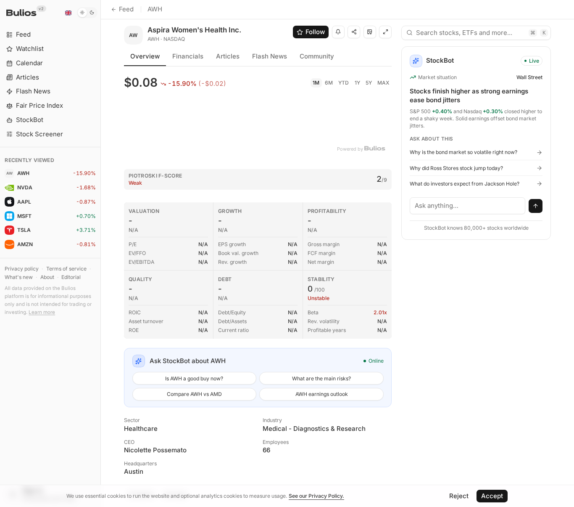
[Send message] (536, 206)
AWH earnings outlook (321, 394)
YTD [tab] (343, 83)
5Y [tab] (369, 83)
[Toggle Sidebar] (100, 253)
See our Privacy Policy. (316, 496)
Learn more (42, 312)
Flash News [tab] (269, 56)
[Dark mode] (87, 12)
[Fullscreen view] (385, 32)
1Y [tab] (357, 83)
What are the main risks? (321, 378)
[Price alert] (338, 32)
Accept (492, 496)
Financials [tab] (187, 56)
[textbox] (468, 205)
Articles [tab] (228, 56)
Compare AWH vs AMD (194, 394)
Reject (459, 496)
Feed (126, 9)
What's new (19, 277)
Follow (315, 32)
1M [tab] (316, 83)
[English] (68, 12)
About (47, 277)
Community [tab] (317, 56)
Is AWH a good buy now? (194, 378)
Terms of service (66, 268)
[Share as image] (369, 32)
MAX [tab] (383, 83)
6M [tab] (329, 83)
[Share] (354, 32)
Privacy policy (22, 268)
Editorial (71, 277)
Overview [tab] (145, 56)
